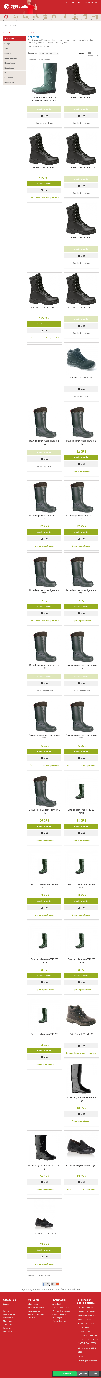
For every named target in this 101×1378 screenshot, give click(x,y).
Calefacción (75, 20)
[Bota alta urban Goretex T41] (44, 148)
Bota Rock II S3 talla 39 (81, 1034)
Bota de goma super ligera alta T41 (44, 517)
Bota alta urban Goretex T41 (44, 167)
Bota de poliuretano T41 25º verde (44, 886)
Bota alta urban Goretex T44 (44, 307)
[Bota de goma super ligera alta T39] (44, 422)
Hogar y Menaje (10, 58)
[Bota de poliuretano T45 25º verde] (44, 1015)
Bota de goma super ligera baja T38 (44, 736)
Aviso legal (56, 1304)
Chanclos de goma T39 (44, 1233)
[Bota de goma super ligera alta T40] (81, 422)
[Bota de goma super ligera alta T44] (81, 571)
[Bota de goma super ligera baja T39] (81, 716)
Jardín (26, 20)
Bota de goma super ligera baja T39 (81, 736)
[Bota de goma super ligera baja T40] (44, 791)
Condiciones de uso (59, 1314)
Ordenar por (33, 53)
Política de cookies (59, 1321)
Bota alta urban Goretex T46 (81, 307)
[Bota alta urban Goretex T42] (81, 148)
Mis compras (33, 1304)
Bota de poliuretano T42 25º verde (81, 886)
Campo (16, 20)
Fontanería (85, 20)
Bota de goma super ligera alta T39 (44, 442)
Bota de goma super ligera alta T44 (81, 592)
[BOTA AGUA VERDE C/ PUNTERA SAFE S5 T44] (44, 78)
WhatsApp (67, 1374)
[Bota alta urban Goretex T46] (81, 289)
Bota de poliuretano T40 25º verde (81, 811)
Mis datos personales (36, 1314)
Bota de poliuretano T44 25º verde (81, 961)
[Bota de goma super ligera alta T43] (44, 571)
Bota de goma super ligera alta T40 (81, 442)
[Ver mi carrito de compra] (78, 2)
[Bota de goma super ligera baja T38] (44, 716)
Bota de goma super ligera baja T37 (81, 666)
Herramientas (55, 20)
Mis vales (31, 1318)
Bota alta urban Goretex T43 (81, 237)
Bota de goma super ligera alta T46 (44, 666)
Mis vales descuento (36, 1307)
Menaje (45, 20)
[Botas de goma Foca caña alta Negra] (81, 1078)
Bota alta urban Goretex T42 (81, 167)
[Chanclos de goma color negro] (81, 1147)
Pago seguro (57, 1318)
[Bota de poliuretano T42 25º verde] (81, 866)
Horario (84, 1374)
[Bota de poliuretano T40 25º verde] (81, 791)
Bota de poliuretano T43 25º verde (44, 961)
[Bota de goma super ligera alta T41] (44, 497)
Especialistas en (6, 21)
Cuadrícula (89, 55)
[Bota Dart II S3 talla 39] (81, 359)
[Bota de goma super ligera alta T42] (81, 497)
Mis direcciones (34, 1311)
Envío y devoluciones (60, 1307)
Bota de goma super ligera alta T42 (81, 517)
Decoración (95, 20)
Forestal (35, 20)
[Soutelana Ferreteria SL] (21, 7)
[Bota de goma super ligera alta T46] (44, 646)
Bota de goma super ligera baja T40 (44, 811)
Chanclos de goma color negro (81, 1165)
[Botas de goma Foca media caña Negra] (44, 1147)
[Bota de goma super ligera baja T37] (81, 646)
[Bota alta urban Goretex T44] (44, 289)
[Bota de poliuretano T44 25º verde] (81, 940)
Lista (96, 55)
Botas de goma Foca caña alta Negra (81, 1099)
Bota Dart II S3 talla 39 (81, 377)
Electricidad (65, 20)
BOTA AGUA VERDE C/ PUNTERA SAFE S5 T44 (44, 99)
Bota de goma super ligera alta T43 (44, 592)
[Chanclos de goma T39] (44, 1215)
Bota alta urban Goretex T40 (81, 97)
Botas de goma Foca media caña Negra (44, 1167)
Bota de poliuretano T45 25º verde (44, 1035)
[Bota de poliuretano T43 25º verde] (44, 940)
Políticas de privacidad (61, 1311)
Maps (95, 1374)
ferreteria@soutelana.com (87, 1361)
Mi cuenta (33, 1299)
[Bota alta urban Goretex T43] (81, 218)
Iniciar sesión (69, 2)
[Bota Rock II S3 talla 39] (81, 1015)
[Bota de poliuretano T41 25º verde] (44, 866)
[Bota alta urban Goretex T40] (81, 78)
